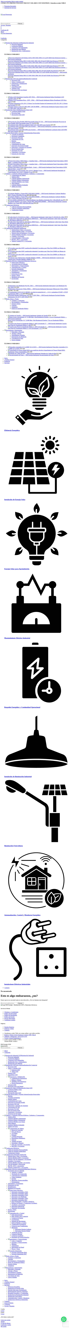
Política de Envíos (9, 1017)
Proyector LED (16, 80)
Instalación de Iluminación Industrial (18, 776)
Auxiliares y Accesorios (18, 1205)
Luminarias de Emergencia (19, 1078)
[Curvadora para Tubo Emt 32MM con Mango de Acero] (23, 248)
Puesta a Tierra (16, 275)
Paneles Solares (16, 142)
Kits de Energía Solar (18, 149)
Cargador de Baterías (17, 134)
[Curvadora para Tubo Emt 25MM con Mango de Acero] (23, 251)
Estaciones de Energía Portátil (20, 146)
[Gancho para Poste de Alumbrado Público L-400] (35, 323)
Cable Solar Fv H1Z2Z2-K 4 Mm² (55, 217)
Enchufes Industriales (18, 269)
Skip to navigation (6, 1)
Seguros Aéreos (16, 303)
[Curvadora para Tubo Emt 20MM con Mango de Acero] (23, 254)
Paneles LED (15, 85)
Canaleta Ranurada (17, 1136)
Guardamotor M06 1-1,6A (15, 293)
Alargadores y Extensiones (19, 270)
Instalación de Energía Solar (14, 500)
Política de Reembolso (10, 1015)
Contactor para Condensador (20, 1226)
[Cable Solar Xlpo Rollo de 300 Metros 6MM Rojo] (31, 225)
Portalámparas (15, 272)
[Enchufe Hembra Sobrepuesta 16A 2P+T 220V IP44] (31, 295)
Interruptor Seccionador (18, 1208)
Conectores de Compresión (19, 1175)
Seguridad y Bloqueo (18, 1143)
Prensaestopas (15, 1182)
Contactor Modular (17, 1234)
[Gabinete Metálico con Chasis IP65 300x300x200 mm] (35, 201)
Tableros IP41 (15, 177)
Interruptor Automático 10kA (20, 1198)
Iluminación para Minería (19, 49)
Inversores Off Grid (17, 137)
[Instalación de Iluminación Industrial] (36, 773)
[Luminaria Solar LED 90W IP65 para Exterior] (29, 129)
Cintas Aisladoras (16, 1177)
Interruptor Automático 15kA (20, 1192)
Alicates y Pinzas (16, 333)
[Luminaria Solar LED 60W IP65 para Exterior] (29, 126)
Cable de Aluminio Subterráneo (20, 208)
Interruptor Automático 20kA (20, 1193)
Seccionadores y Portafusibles (20, 302)
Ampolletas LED (16, 87)
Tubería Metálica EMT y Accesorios (22, 231)
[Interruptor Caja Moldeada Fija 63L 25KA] (28, 285)
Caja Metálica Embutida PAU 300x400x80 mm (49, 200)
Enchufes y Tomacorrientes (19, 1242)
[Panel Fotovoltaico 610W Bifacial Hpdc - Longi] (30, 167)
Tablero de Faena (16, 186)
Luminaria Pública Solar (18, 111)
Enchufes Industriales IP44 (19, 1252)
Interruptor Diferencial (18, 1206)
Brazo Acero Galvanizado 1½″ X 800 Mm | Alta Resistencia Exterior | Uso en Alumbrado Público (36, 320)
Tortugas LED (16, 88)
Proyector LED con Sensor (19, 90)
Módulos (14, 1244)
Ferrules (14, 1179)
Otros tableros (15, 183)
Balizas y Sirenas (16, 1080)
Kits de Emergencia (17, 1083)
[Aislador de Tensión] (22, 315)
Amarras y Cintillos (17, 1172)
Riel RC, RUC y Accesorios (20, 239)
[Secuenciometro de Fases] (23, 355)
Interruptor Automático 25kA (20, 1195)
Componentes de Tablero (19, 175)
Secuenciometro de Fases (46, 355)
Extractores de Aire (17, 274)
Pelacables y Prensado (18, 332)
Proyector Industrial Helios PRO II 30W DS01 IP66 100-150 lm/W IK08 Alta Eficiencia (33, 61)
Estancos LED (16, 1070)
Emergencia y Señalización (19, 83)
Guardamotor (15, 1219)
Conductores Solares (17, 210)
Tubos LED (15, 1071)
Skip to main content (17, 1)
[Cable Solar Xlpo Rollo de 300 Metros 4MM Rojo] (31, 218)
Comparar (7, 1304)
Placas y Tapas (16, 1249)
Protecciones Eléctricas (18, 262)
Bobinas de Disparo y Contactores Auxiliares (24, 1203)
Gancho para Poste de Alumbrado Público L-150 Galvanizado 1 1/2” (37, 327)
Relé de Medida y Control (19, 1223)
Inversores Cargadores (18, 136)
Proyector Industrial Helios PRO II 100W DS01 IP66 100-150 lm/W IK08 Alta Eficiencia (33, 70)
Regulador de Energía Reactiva (20, 1237)
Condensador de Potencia (19, 1224)
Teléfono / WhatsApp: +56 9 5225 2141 (15, 1036)
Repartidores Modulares (18, 1138)
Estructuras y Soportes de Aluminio (22, 147)
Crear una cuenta (5, 1320)
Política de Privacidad (10, 1013)
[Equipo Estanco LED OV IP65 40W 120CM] (31, 106)
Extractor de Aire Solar (18, 154)
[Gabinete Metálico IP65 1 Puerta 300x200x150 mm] (31, 197)
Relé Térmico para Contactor (20, 1216)
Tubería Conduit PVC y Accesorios (22, 241)
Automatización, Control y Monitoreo (18, 1298)
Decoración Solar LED (18, 114)
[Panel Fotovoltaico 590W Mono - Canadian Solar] (30, 164)
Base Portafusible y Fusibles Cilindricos (23, 1201)
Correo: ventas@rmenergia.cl (12, 1038)
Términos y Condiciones (11, 1012)
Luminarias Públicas (17, 46)
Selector (14, 1140)
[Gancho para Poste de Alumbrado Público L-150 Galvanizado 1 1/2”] (35, 327)
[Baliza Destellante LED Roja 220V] (29, 100)
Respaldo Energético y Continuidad (18, 1293)
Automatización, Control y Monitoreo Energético (22, 915)
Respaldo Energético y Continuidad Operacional (22, 707)
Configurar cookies (9, 1020)
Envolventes (15, 278)
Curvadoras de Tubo (17, 338)
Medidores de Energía (18, 277)
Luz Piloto (14, 1133)
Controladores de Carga (18, 144)
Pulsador (14, 1135)
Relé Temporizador (17, 1215)
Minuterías (15, 1227)
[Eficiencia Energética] (36, 427)
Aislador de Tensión (42, 315)
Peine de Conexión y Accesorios (21, 1144)
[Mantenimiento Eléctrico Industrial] (36, 634)
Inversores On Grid (17, 150)
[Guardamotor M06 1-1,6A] (38, 292)
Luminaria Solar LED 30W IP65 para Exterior (37, 125)
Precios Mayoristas (9, 1018)
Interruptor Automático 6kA (19, 1200)
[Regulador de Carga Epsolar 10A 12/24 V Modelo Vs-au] (33, 170)
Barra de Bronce (16, 1132)
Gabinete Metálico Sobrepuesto (20, 178)
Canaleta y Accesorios (18, 236)
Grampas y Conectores (18, 300)
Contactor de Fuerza (17, 1218)
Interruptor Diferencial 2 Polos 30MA (57, 289)
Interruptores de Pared (18, 1247)
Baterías (14, 141)
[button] (63, 1319)
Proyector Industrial (17, 44)
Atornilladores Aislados (18, 335)
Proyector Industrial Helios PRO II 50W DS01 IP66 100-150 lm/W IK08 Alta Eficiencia (33, 66)
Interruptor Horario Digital (22, 1231)
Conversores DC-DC (18, 139)
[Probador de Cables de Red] (24, 353)
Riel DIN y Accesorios (18, 1146)
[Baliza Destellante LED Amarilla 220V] (29, 97)
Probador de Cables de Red (49, 353)
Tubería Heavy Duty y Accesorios (21, 230)
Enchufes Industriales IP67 (19, 1254)
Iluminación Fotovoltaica (13, 846)
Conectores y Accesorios (19, 152)
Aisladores (15, 307)
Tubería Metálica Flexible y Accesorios (23, 234)
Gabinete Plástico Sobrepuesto (20, 180)
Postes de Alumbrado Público (20, 308)
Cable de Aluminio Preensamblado (21, 207)
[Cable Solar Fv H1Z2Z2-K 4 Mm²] (26, 217)
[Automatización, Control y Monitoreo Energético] (36, 911)
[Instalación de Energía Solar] (36, 496)
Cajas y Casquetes (17, 1241)
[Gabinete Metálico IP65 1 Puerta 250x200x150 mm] (31, 193)
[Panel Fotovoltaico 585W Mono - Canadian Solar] (30, 161)
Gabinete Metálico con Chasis (20, 182)
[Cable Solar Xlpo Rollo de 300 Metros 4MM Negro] (31, 222)
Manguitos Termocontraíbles (20, 1180)
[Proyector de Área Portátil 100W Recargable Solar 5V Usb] (33, 121)
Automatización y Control (19, 267)
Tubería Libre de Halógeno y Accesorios (23, 233)
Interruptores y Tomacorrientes (20, 266)
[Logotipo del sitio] (34, 18)
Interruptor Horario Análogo (23, 1229)
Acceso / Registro (9, 1306)
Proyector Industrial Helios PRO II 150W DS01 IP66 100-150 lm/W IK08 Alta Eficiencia (33, 75)
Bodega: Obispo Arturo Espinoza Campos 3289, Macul (20, 1035)
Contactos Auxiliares (17, 1235)
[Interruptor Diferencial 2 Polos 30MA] (27, 289)
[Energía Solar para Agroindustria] (36, 565)
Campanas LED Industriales (19, 47)
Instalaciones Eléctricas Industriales (17, 984)
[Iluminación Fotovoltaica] (36, 842)
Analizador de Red (17, 1232)
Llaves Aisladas (16, 340)
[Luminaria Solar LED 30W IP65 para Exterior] (16, 125)
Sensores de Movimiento (19, 1221)
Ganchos (14, 305)
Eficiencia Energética (12, 430)
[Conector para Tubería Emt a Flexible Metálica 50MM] (32, 258)
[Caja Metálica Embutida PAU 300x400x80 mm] (22, 200)
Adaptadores (15, 1245)
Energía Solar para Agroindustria (16, 569)
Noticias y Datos (9, 1028)
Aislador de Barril (17, 1141)
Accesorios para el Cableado (20, 264)
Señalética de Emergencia (19, 1081)
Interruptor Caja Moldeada (19, 1197)
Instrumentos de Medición (19, 337)
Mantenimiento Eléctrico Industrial (17, 638)
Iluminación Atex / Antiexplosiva (21, 51)
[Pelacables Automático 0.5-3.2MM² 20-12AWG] (30, 347)
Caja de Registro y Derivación (20, 238)
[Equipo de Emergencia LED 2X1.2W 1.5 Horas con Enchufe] (24, 103)
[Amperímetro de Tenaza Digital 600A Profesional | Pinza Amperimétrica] (26, 350)
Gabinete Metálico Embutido (20, 185)
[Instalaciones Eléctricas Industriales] (36, 981)
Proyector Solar (16, 113)
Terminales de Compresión (19, 1174)
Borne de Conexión (17, 1130)
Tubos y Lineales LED (18, 82)
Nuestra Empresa (9, 1027)
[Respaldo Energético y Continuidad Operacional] (36, 704)
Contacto (6, 1030)
